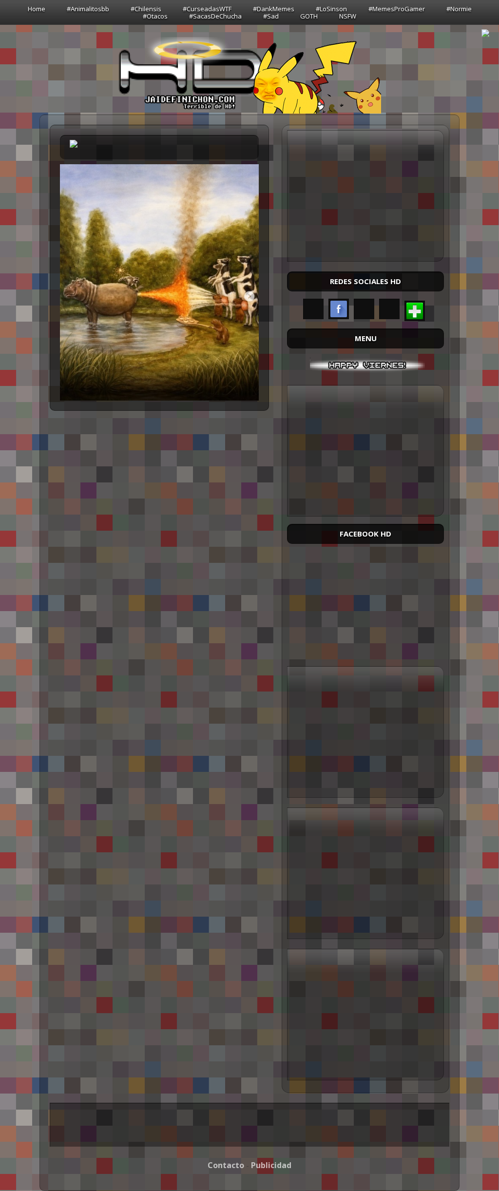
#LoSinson (331, 8)
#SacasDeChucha (215, 16)
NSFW (347, 16)
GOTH (309, 16)
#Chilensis (146, 8)
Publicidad (271, 1165)
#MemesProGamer (396, 8)
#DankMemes (273, 8)
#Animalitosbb (88, 8)
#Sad (271, 16)
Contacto (226, 1165)
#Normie (459, 8)
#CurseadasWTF (207, 8)
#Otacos (155, 16)
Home (36, 8)
